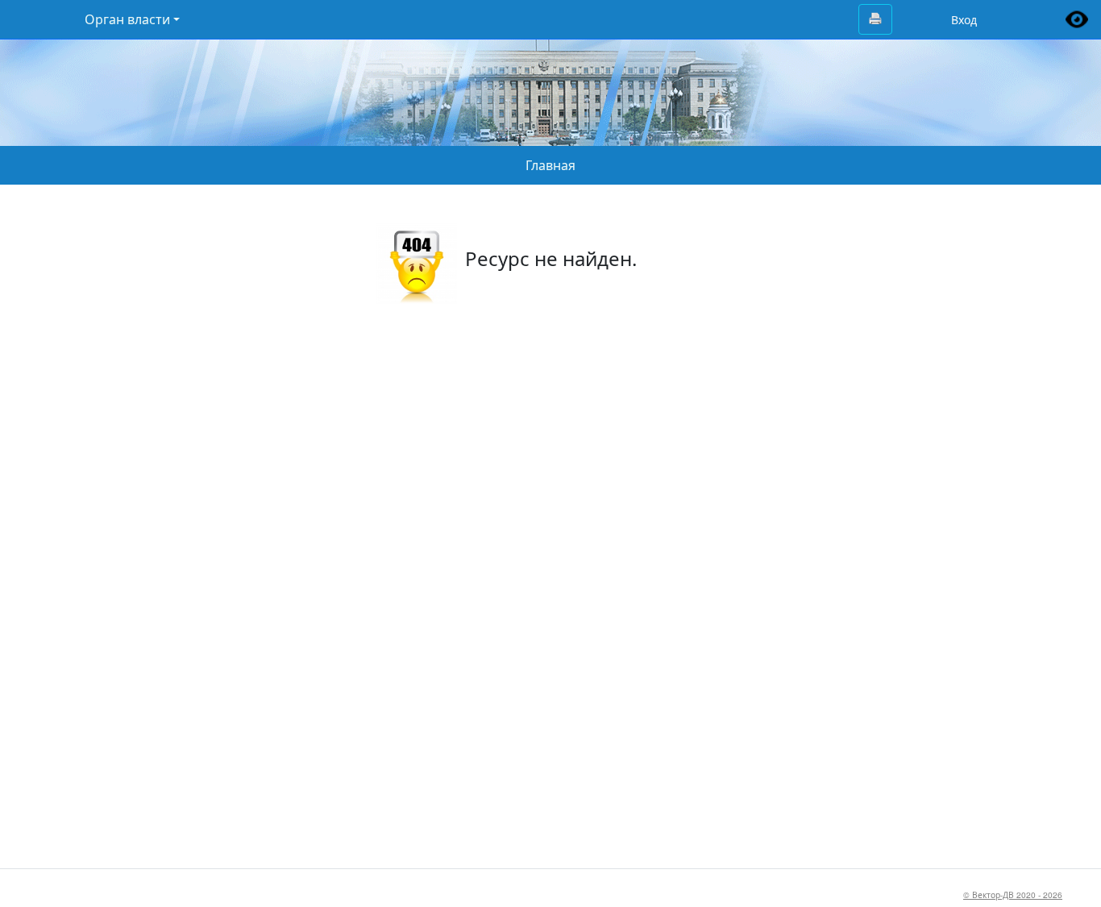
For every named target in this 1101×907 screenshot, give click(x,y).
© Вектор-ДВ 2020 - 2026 (1012, 894)
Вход (964, 19)
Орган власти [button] (127, 19)
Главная (550, 165)
